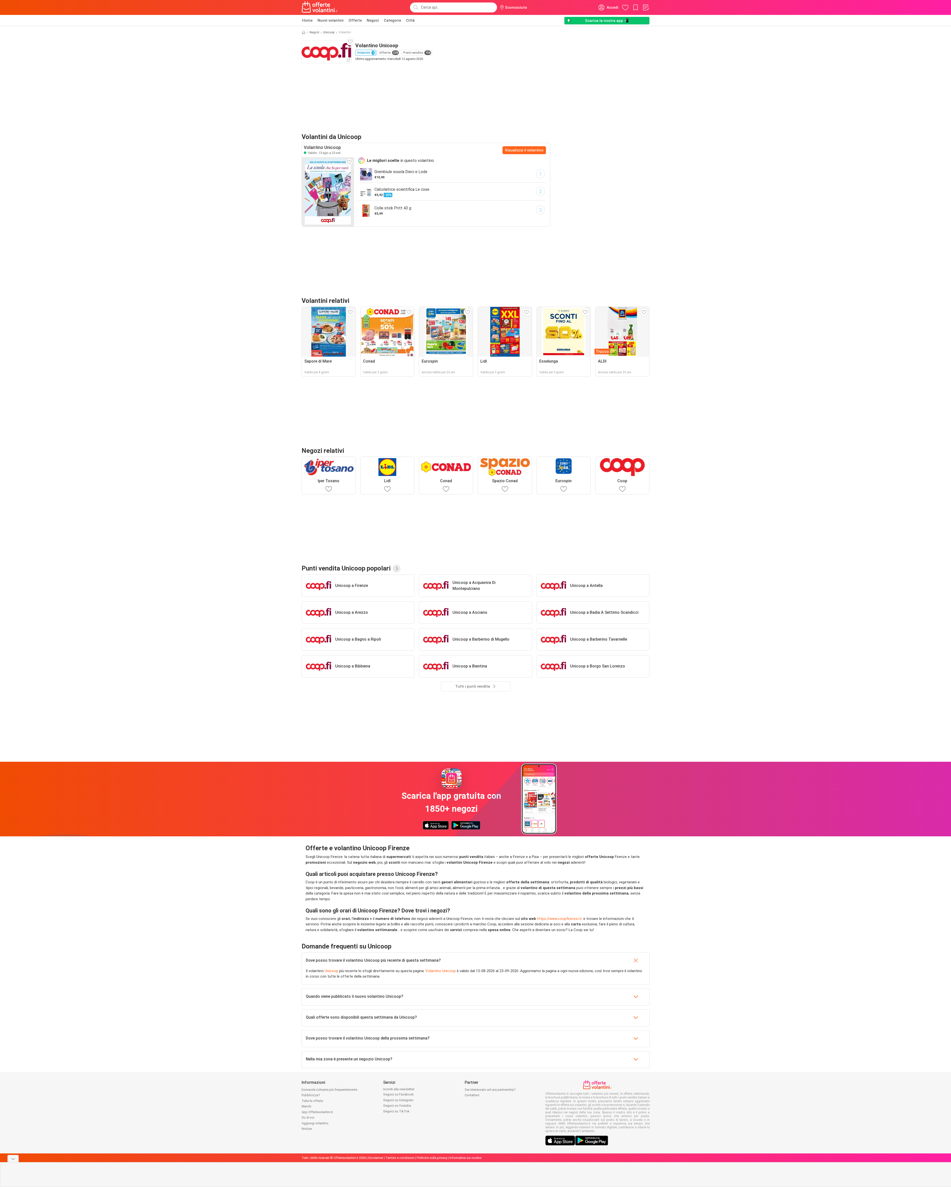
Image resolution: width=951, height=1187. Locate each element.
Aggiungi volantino (315, 1123)
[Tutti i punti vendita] (397, 568)
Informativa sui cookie (465, 1158)
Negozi (373, 20)
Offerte (355, 20)
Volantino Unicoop (440, 971)
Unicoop (329, 32)
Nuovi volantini (330, 20)
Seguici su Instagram (398, 1100)
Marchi (306, 1106)
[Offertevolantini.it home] (320, 7)
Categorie (392, 20)
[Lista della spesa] (646, 7)
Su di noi (308, 1117)
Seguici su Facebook (398, 1094)
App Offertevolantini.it (317, 1112)
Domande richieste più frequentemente (329, 1090)
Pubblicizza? (311, 1095)
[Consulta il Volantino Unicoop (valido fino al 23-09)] (328, 191)
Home (307, 20)
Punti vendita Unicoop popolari (346, 568)
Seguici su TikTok (396, 1111)
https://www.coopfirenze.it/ (559, 918)
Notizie (307, 1129)
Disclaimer (375, 1158)
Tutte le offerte (312, 1101)
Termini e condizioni (399, 1158)
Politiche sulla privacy (432, 1158)
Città (410, 20)
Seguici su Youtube (397, 1105)
